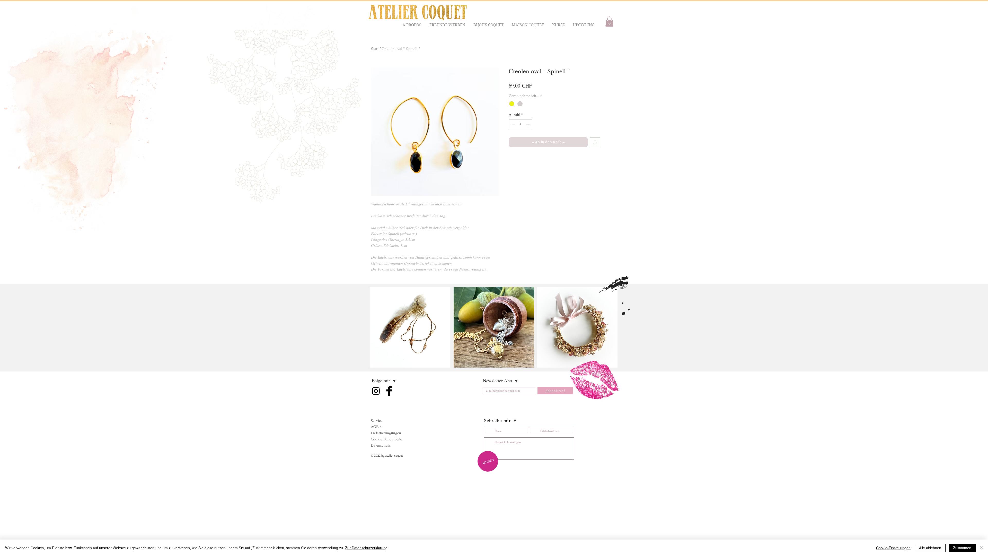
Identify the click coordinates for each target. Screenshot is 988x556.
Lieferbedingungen (386, 432)
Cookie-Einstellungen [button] (893, 547)
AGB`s (376, 426)
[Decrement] (512, 124)
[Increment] (528, 124)
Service (377, 420)
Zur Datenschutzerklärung (366, 547)
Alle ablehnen (930, 547)
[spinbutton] (520, 124)
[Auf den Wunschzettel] (595, 142)
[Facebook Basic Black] (389, 391)
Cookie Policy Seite (386, 438)
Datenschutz (381, 445)
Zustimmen (962, 547)
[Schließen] (982, 548)
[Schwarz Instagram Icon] (376, 391)
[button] (412, 25)
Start (374, 48)
